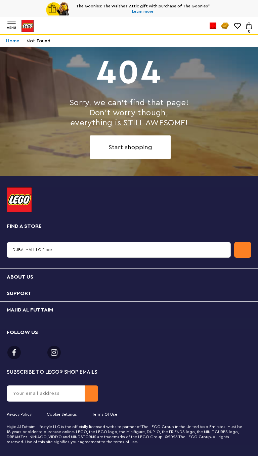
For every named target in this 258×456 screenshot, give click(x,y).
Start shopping (130, 147)
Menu (11, 28)
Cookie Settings (62, 414)
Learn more (143, 11)
